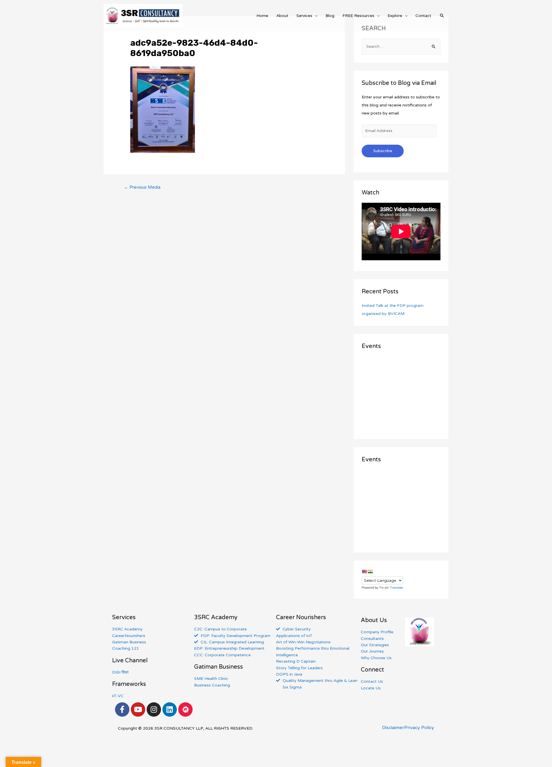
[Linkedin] (169, 709)
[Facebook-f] (122, 709)
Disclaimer (393, 727)
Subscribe (382, 150)
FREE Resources (358, 15)
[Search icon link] (441, 15)
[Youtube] (138, 709)
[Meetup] (185, 709)
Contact (423, 15)
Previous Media (142, 187)
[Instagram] (154, 709)
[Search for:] (401, 46)
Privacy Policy (419, 727)
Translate (396, 587)
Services (304, 15)
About (282, 15)
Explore (395, 15)
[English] (364, 571)
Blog (329, 15)
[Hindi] (370, 571)
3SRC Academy (215, 617)
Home (262, 15)
